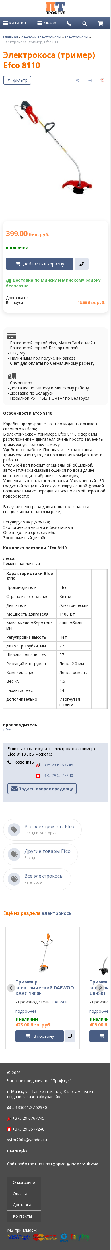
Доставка (22, 1204)
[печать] (90, 80)
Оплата (20, 1193)
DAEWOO (60, 1001)
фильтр (20, 80)
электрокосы (76, 37)
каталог (17, 23)
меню (49, 23)
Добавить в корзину (43, 264)
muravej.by (17, 1150)
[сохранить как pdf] (102, 80)
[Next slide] (100, 988)
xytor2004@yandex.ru (27, 1139)
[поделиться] (77, 80)
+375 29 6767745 (56, 765)
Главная (10, 37)
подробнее (26, 1011)
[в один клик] (82, 264)
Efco (7, 730)
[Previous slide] (11, 988)
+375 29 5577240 (56, 775)
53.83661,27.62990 (29, 1107)
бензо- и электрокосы (41, 37)
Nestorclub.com (84, 1164)
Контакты (22, 1216)
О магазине (24, 1182)
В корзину (43, 1036)
